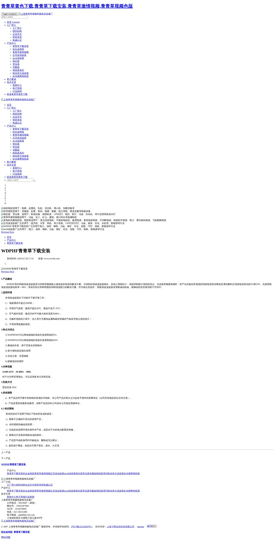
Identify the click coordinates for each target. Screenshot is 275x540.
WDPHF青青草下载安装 (13, 464)
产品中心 (11, 126)
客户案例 (11, 79)
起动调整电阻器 (21, 76)
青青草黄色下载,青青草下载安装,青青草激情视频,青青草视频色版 (67, 6)
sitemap (140, 526)
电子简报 (17, 88)
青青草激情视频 (21, 52)
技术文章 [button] (11, 82)
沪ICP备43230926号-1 (82, 526)
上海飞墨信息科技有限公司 (120, 526)
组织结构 (17, 31)
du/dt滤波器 (18, 58)
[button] (5, 232)
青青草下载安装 (21, 46)
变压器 (16, 64)
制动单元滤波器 (21, 73)
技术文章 (11, 165)
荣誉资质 (17, 37)
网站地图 (5, 537)
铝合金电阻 (18, 49)
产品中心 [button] (11, 43)
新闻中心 (17, 85)
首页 (13, 22)
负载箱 (16, 67)
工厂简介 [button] (11, 25)
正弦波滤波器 (19, 55)
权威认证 (17, 40)
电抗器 (16, 61)
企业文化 (17, 34)
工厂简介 (17, 28)
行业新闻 (17, 91)
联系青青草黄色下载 (17, 94)
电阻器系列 (18, 70)
